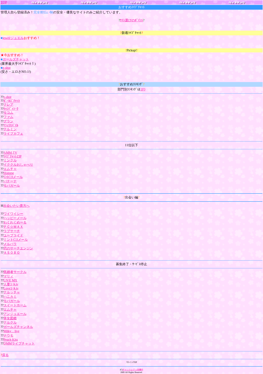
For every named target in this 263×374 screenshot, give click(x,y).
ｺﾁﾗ (143, 89)
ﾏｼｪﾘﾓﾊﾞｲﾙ (10, 125)
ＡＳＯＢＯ (11, 252)
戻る (5, 355)
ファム (8, 117)
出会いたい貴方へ (16, 205)
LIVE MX (10, 280)
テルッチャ (11, 292)
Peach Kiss (10, 339)
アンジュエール (15, 314)
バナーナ (10, 181)
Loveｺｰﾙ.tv (10, 288)
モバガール (11, 185)
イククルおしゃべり (18, 164)
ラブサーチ (11, 231)
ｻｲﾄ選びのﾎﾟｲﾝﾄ (131, 20)
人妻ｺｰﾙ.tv (10, 284)
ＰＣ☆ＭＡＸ (13, 226)
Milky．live (11, 331)
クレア (8, 104)
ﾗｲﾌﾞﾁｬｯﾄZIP (12, 156)
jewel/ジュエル (13, 38)
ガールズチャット (16, 59)
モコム (8, 112)
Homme (8, 173)
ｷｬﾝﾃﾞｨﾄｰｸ (10, 108)
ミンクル (10, 160)
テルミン (10, 129)
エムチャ (10, 169)
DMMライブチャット (19, 343)
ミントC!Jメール (15, 239)
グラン (8, 121)
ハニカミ (10, 296)
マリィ (8, 276)
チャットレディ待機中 (133, 369)
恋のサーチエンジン (18, 248)
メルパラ (10, 244)
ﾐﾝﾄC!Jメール (13, 177)
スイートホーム (15, 305)
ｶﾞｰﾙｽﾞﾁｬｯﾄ (11, 100)
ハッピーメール (15, 218)
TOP (4, 2)
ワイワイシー (13, 213)
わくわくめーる (15, 222)
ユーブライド (13, 235)
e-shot (6, 67)
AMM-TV (10, 152)
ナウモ (8, 335)
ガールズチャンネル (18, 327)
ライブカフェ (13, 133)
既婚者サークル (15, 272)
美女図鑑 (10, 318)
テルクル (10, 322)
